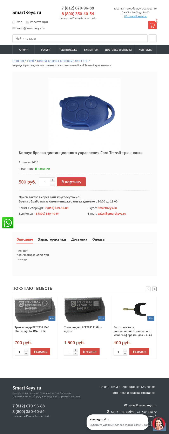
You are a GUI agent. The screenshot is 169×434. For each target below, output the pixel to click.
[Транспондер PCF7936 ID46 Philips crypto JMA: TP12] (35, 309)
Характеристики (52, 239)
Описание (24, 239)
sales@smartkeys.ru (31, 28)
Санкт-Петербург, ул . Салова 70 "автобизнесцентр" (134, 413)
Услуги (45, 49)
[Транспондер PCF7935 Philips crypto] (84, 309)
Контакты (145, 49)
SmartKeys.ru (26, 12)
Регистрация (39, 22)
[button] (154, 288)
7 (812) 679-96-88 (78, 8)
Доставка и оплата (118, 49)
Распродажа (68, 49)
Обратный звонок (135, 16)
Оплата (98, 239)
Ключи (23, 49)
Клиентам (91, 49)
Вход (18, 22)
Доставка (79, 239)
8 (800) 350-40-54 (78, 13)
